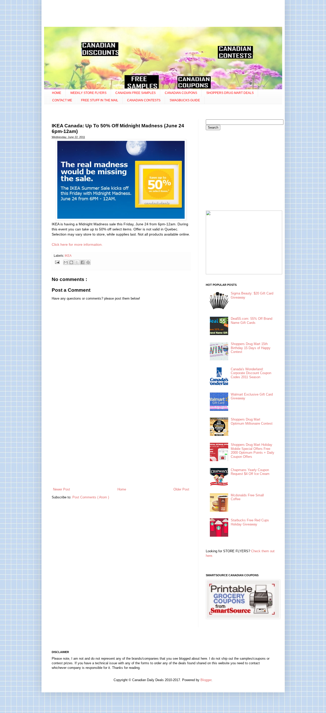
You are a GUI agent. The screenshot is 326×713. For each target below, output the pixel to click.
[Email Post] (57, 262)
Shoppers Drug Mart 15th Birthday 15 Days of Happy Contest (250, 348)
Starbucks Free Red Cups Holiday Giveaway (250, 522)
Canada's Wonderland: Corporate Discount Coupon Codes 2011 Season (251, 373)
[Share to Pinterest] (88, 262)
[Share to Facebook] (82, 262)
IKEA (68, 255)
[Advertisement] (163, 14)
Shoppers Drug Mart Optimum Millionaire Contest (252, 421)
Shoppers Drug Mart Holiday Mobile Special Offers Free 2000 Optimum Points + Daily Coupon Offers (252, 451)
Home (121, 489)
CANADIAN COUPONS (181, 93)
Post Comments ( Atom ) (90, 497)
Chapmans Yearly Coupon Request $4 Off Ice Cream (250, 472)
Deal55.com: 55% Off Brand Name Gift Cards (251, 321)
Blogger (205, 680)
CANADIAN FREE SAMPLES (135, 93)
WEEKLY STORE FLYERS (88, 93)
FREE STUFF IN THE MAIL (99, 100)
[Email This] (65, 262)
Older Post (181, 489)
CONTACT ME (62, 100)
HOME (56, 93)
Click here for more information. (77, 244)
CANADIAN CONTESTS (143, 100)
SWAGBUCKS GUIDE (185, 100)
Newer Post (61, 489)
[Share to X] (76, 262)
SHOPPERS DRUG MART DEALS (230, 93)
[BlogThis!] (71, 262)
